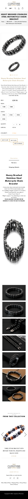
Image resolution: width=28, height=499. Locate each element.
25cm (3, 119)
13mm (11, 106)
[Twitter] (10, 478)
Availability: (4, 133)
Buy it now (13, 140)
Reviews (14, 162)
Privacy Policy (23, 482)
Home (2, 21)
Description (14, 158)
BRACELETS (9, 21)
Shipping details (14, 167)
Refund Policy (7, 482)
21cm (11, 115)
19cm (3, 115)
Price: (2, 100)
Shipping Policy (15, 482)
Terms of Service (14, 484)
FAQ (2, 482)
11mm (3, 106)
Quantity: (3, 124)
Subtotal (3, 127)
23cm (18, 115)
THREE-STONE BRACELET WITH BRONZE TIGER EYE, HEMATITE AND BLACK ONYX (14, 451)
